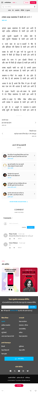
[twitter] (14, 371)
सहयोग (3, 321)
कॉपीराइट (27, 377)
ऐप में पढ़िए (19, 385)
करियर (20, 332)
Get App (33, 2)
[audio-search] (34, 6)
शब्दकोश (17, 10)
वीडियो (22, 10)
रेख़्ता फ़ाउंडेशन (23, 321)
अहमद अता (4, 20)
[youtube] (19, 371)
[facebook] (10, 371)
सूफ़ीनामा (21, 346)
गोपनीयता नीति (14, 310)
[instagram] (23, 371)
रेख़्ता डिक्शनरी (5, 350)
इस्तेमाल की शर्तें (20, 377)
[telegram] (27, 371)
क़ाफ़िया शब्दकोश (5, 325)
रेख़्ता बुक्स (4, 353)
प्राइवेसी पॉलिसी (11, 377)
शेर (13, 10)
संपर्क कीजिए (22, 329)
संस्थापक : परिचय (23, 325)
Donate (27, 2)
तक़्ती (2, 329)
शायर (9, 10)
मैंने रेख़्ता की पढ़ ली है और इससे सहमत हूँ (18, 310)
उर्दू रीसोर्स (3, 332)
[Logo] (7, 3)
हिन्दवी (3, 346)
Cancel (24, 227)
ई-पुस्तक (27, 10)
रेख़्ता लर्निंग (22, 350)
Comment (30, 227)
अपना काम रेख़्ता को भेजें (7, 336)
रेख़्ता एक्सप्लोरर (23, 336)
